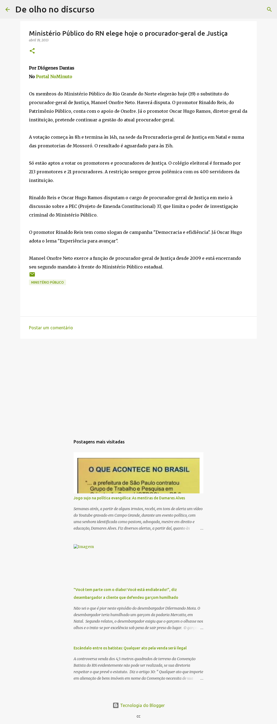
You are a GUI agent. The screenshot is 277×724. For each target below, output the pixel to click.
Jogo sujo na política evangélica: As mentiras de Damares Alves (129, 498)
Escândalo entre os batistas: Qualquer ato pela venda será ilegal (130, 648)
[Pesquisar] (102, 9)
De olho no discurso (55, 9)
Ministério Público (47, 282)
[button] (32, 51)
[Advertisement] (138, 385)
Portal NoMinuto (54, 76)
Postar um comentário (51, 327)
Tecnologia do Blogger (142, 705)
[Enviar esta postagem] (32, 276)
